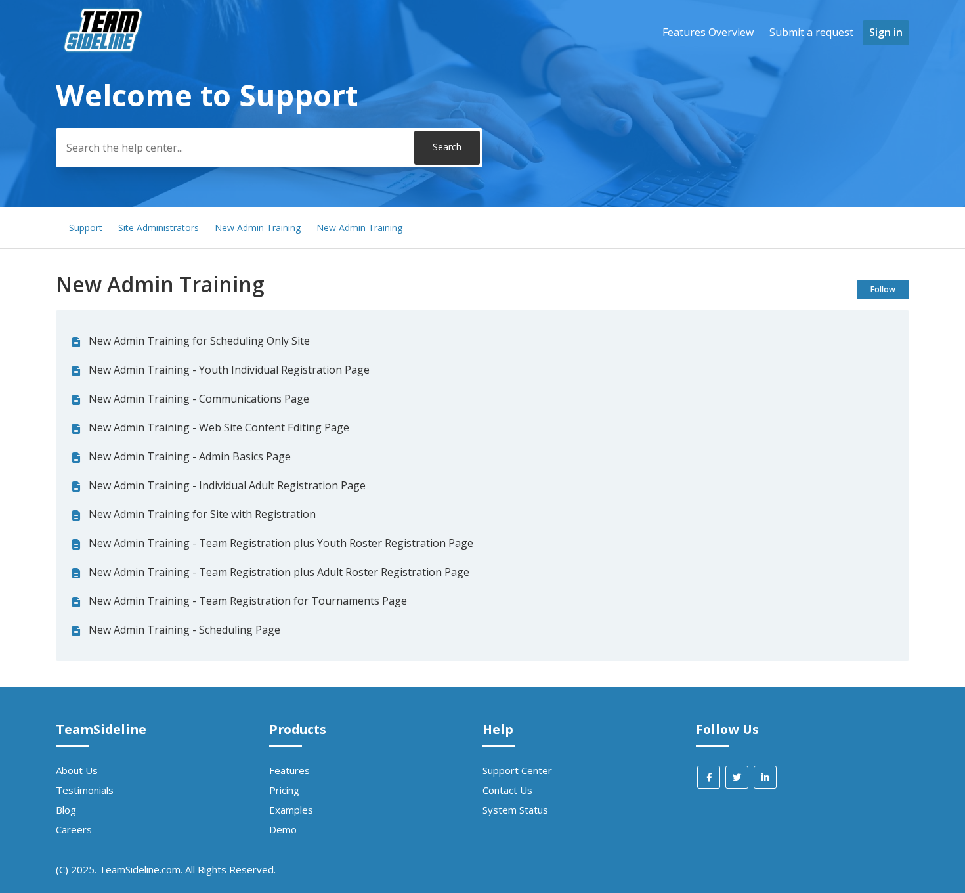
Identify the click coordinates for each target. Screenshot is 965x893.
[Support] (105, 76)
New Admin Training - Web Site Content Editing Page (219, 427)
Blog (66, 809)
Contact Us (507, 789)
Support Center (517, 770)
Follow (882, 289)
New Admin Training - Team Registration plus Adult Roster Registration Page (279, 572)
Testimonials (85, 789)
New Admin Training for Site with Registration (202, 514)
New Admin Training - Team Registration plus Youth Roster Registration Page (281, 543)
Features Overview (708, 32)
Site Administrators (158, 227)
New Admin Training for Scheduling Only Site (199, 341)
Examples (291, 809)
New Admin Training (258, 227)
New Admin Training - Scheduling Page (184, 629)
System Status (515, 809)
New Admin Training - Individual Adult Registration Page (227, 485)
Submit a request (811, 32)
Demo (283, 829)
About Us (77, 770)
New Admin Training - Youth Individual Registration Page (229, 369)
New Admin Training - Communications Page (199, 398)
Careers (74, 829)
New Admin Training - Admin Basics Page (190, 456)
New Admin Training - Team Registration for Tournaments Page (248, 601)
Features (289, 770)
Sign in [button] (886, 32)
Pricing (284, 789)
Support (85, 227)
